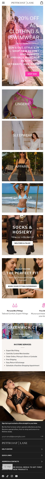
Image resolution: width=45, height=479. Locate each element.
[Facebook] (3, 476)
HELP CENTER (7, 449)
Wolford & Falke (22, 243)
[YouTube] (16, 476)
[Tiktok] (7, 476)
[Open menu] (5, 3)
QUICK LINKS (7, 455)
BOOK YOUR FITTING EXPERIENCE (22, 286)
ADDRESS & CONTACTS (10, 461)
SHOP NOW (32, 74)
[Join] (41, 436)
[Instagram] (12, 476)
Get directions (22, 334)
